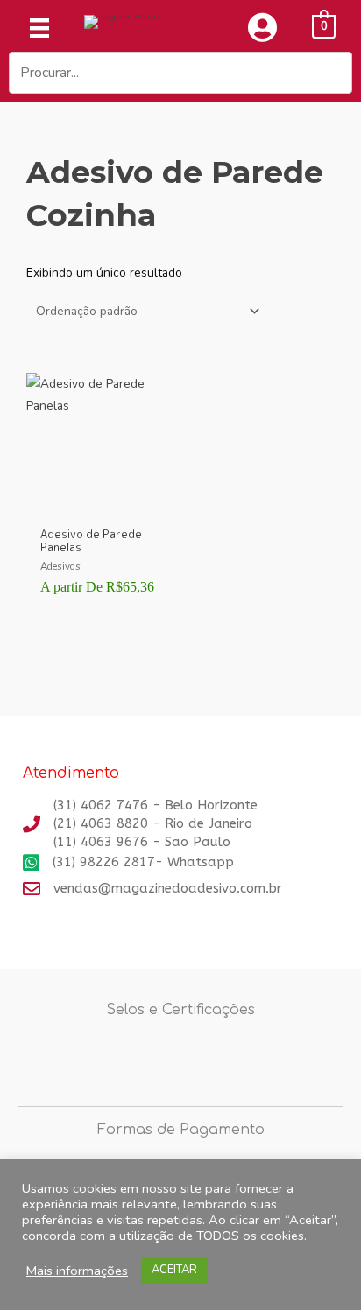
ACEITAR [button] (174, 1270)
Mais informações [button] (77, 1270)
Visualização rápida (99, 504)
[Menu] (39, 28)
